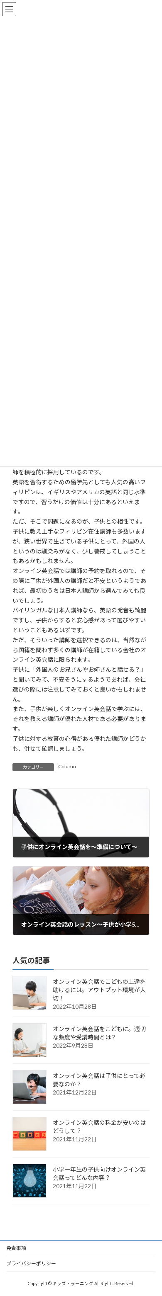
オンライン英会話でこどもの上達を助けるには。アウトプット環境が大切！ (99, 990)
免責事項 (16, 1248)
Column (67, 766)
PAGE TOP (149, 1248)
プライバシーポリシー (31, 1263)
